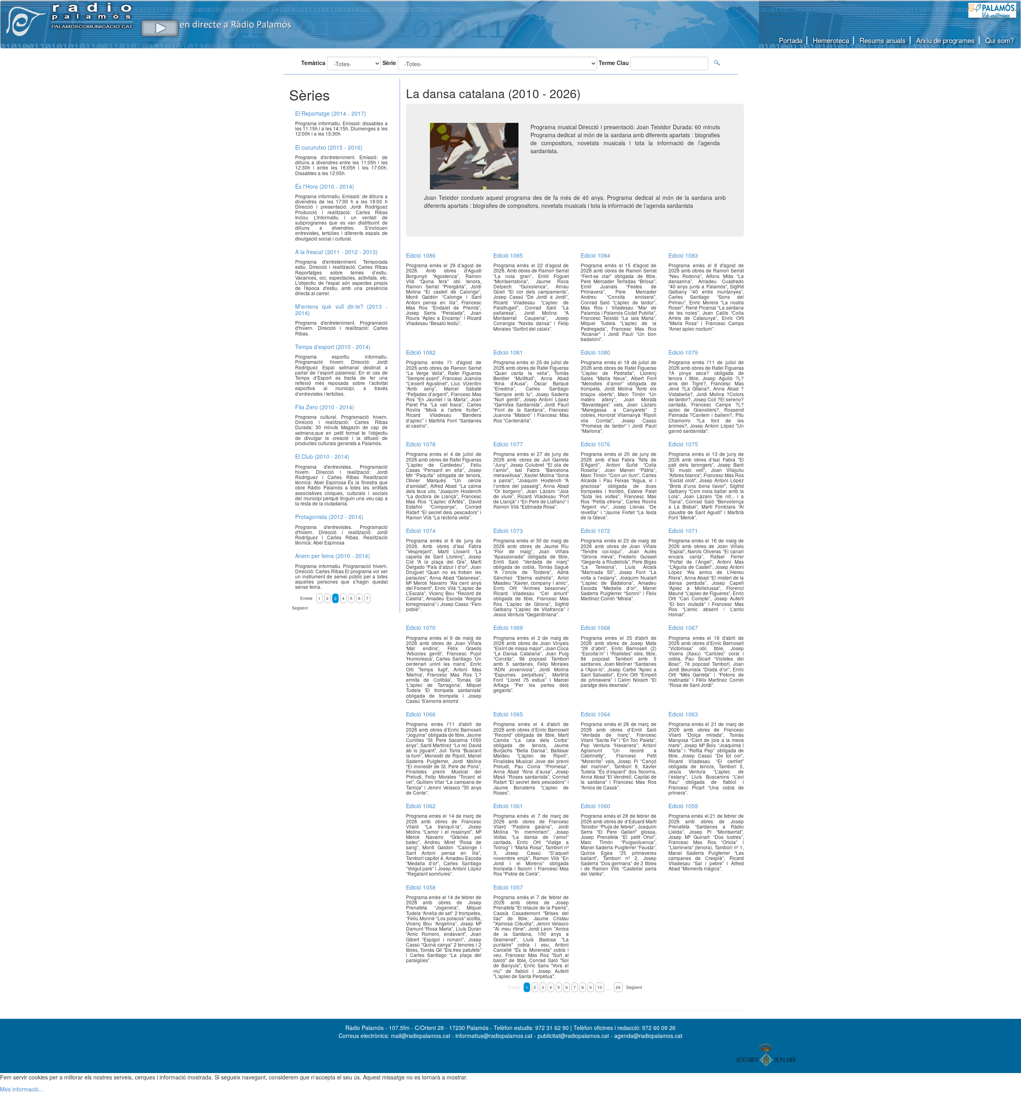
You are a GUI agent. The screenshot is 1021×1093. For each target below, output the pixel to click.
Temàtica (313, 63)
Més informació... (21, 1089)
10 (599, 987)
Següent (634, 987)
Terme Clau (614, 63)
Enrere (514, 987)
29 (618, 987)
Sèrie (389, 63)
